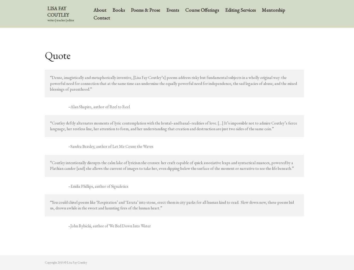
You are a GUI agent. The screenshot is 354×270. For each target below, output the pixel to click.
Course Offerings (202, 10)
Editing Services (240, 10)
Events (172, 10)
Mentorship (273, 10)
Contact (102, 17)
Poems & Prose (145, 10)
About (100, 10)
